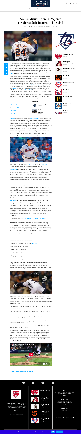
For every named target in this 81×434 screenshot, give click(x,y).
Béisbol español (64, 399)
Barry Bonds (45, 164)
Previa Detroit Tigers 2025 (43, 104)
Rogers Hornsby (15, 107)
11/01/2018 (38, 26)
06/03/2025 (40, 113)
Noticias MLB (8, 9)
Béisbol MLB (64, 390)
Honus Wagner (14, 113)
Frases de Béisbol (64, 408)
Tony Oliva (39, 84)
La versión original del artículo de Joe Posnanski (21, 371)
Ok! (53, 431)
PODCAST (64, 9)
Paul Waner (13, 84)
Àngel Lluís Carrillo (29, 26)
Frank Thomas (13, 169)
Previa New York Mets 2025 (69, 103)
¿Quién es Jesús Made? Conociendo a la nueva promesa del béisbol (45, 111)
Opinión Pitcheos (39, 9)
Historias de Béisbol (27, 9)
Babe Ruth (31, 164)
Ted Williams (33, 84)
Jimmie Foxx (14, 104)
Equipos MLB (17, 9)
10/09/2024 (64, 420)
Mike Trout (34, 243)
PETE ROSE (64, 410)
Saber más (59, 431)
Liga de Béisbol (49, 9)
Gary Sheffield (28, 89)
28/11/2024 (64, 404)
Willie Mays (13, 110)
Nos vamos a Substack (68, 54)
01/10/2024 (64, 411)
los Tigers (23, 80)
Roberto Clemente (34, 118)
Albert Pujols (13, 200)
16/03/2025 (40, 105)
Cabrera (12, 73)
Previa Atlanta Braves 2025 (69, 110)
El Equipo (57, 9)
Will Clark (14, 88)
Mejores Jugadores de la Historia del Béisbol (33, 218)
